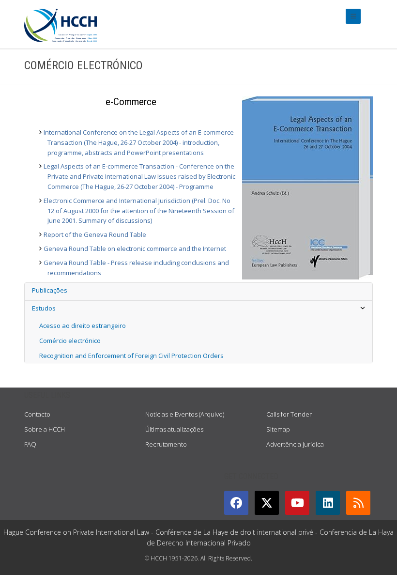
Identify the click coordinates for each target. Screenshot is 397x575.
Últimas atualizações (174, 429)
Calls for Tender (289, 414)
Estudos (44, 308)
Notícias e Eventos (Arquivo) (184, 414)
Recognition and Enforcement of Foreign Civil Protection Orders (131, 355)
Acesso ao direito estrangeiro (82, 325)
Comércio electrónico (70, 340)
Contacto (37, 414)
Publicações (49, 290)
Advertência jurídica (295, 444)
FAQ (30, 444)
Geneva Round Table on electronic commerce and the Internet (135, 248)
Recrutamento (166, 444)
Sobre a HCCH (44, 429)
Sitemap (278, 429)
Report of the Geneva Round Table (95, 234)
